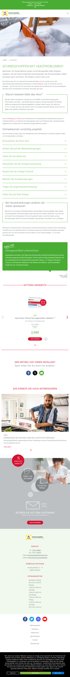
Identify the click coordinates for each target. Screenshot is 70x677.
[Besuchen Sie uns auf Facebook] (25, 619)
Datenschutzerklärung (34, 670)
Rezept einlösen (40, 5)
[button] (68, 316)
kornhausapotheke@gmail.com (37, 555)
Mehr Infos (58, 673)
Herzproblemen (38, 84)
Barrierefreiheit (35, 636)
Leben (4, 60)
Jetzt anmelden (35, 522)
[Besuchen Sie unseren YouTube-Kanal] (44, 619)
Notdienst (30, 5)
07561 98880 (37, 4)
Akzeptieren (35, 673)
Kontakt (35, 640)
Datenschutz (35, 633)
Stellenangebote (35, 625)
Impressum (35, 629)
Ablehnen (13, 673)
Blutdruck (8, 107)
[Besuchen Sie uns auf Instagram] (38, 619)
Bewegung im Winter (14, 118)
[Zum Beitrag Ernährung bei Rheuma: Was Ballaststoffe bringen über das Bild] (35, 413)
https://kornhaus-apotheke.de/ (37, 558)
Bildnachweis (35, 643)
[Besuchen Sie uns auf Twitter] (31, 619)
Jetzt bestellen (35, 339)
